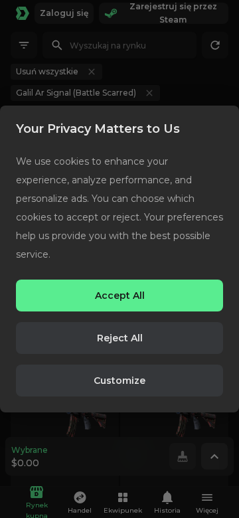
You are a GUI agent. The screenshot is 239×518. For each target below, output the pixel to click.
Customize (119, 381)
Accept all (120, 296)
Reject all (120, 338)
